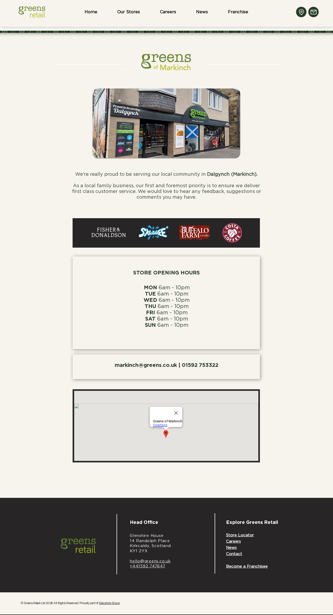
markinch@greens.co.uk (146, 365)
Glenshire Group (109, 603)
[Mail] (313, 12)
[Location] (301, 12)
